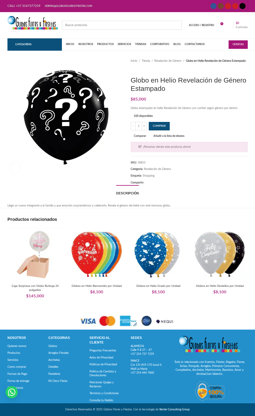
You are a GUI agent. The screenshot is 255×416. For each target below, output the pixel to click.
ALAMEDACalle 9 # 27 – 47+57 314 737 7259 (142, 350)
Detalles (53, 367)
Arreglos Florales (58, 353)
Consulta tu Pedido (101, 400)
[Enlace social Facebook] (213, 6)
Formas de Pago (17, 374)
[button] (12, 392)
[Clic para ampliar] (15, 168)
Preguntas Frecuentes (103, 350)
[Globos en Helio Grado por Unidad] (158, 254)
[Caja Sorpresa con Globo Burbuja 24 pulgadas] (35, 254)
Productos (13, 353)
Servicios (12, 360)
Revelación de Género (167, 61)
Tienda (146, 61)
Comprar (159, 126)
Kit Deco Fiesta (57, 381)
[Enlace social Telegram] (165, 182)
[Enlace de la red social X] (151, 182)
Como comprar (16, 367)
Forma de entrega (18, 381)
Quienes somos (16, 346)
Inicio (134, 61)
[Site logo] (32, 25)
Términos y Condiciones (104, 393)
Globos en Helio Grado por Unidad (158, 285)
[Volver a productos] (137, 69)
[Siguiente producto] (142, 69)
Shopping (148, 175)
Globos (52, 346)
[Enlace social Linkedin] (161, 182)
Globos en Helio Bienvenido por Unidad (97, 285)
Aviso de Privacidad (101, 357)
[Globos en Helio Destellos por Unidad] (220, 254)
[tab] (127, 191)
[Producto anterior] (133, 69)
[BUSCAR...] (177, 25)
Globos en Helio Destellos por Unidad (220, 285)
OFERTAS (238, 44)
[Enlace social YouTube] (228, 6)
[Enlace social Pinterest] (235, 6)
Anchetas (54, 360)
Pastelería (54, 374)
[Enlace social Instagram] (221, 6)
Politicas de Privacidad (103, 364)
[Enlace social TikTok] (242, 6)
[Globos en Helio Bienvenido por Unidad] (97, 254)
